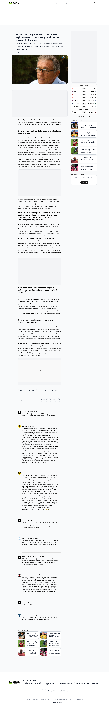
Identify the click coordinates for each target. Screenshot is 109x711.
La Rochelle (29, 122)
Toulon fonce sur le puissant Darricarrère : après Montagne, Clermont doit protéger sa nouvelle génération (55, 635)
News (17, 31)
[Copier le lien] (59, 400)
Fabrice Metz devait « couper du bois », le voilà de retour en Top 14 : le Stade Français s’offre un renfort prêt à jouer (32, 635)
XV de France (38, 3)
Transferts (75, 3)
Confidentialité (79, 700)
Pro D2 (51, 3)
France (49, 229)
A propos (35, 700)
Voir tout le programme (84, 116)
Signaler (35, 411)
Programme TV (58, 3)
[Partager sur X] (42, 400)
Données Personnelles (60, 700)
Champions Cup (67, 3)
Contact (28, 700)
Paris (44, 164)
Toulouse (21, 122)
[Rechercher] (94, 2)
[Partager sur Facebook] (46, 400)
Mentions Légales (46, 700)
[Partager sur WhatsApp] (50, 400)
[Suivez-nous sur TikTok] (62, 690)
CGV (71, 700)
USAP (32, 162)
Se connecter (84, 182)
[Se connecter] (97, 2)
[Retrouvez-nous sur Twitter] (44, 690)
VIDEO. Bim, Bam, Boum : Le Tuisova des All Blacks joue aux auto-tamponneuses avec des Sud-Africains (55, 643)
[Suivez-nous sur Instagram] (53, 690)
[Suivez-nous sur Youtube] (57, 690)
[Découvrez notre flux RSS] (66, 690)
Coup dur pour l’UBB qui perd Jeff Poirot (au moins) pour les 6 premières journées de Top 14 (32, 652)
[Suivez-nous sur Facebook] (48, 690)
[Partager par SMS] (55, 400)
